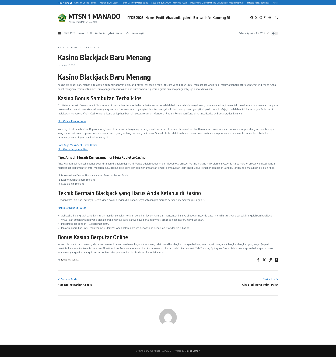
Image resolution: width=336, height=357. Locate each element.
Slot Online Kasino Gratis (72, 121)
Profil (160, 17)
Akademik (173, 17)
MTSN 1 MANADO (94, 16)
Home (149, 17)
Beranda (62, 47)
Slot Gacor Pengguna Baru (73, 149)
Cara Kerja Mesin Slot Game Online (77, 145)
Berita (198, 17)
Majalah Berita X (192, 350)
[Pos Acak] (268, 33)
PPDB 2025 (135, 17)
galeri (187, 17)
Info (208, 17)
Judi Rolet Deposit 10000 (72, 207)
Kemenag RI (221, 17)
